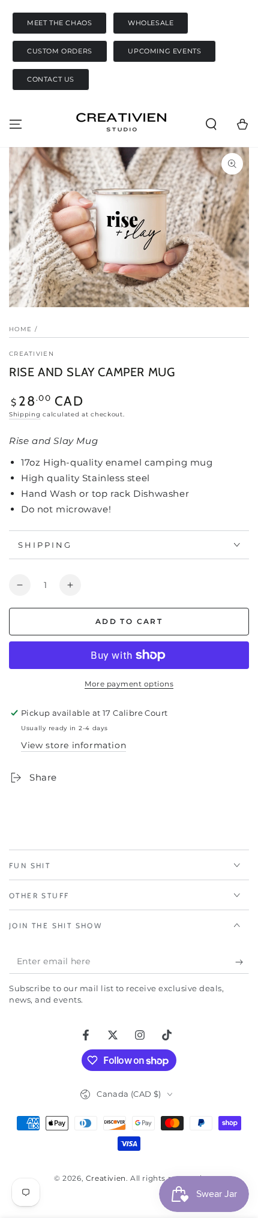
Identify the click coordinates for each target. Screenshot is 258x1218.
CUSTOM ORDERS (59, 51)
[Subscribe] (242, 962)
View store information (73, 745)
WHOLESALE (150, 23)
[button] (211, 124)
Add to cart (129, 621)
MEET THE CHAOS (59, 23)
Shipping (25, 414)
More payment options (129, 683)
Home (20, 329)
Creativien (31, 354)
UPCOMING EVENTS (164, 51)
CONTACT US (50, 79)
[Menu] (15, 124)
